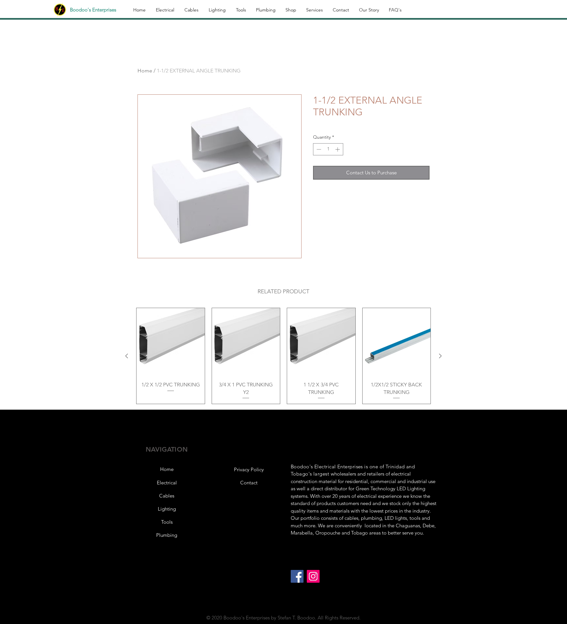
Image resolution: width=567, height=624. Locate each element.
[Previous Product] (127, 356)
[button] (248, 469)
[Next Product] (440, 356)
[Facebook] (297, 576)
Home (144, 71)
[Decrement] (318, 149)
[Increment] (338, 149)
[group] (283, 355)
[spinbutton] (328, 149)
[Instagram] (313, 576)
